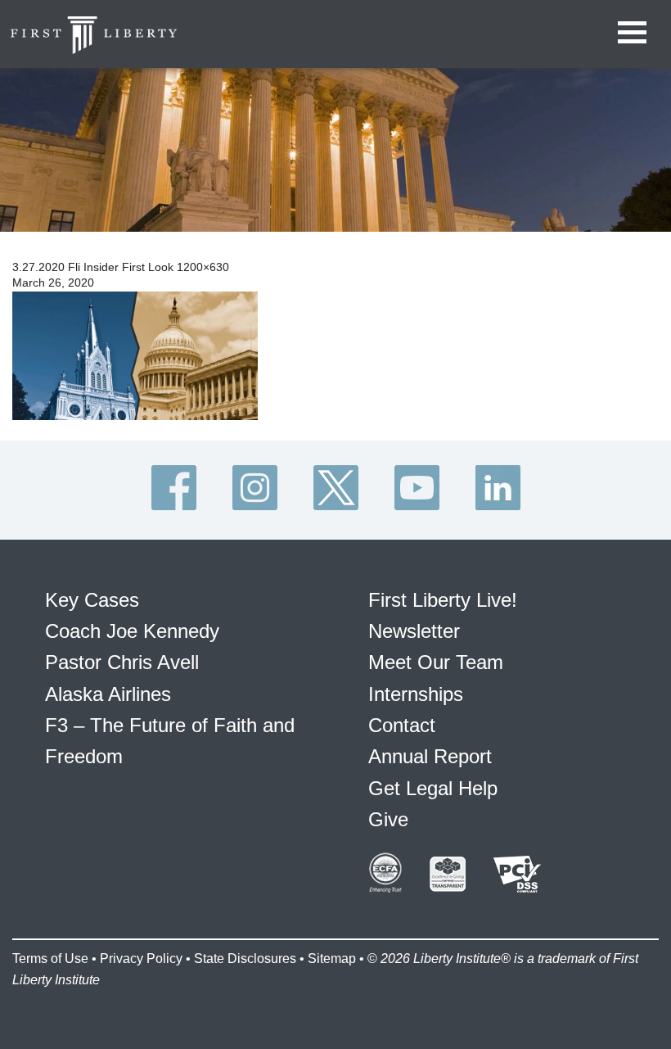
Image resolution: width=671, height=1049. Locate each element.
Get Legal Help (433, 788)
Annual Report (430, 756)
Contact (401, 725)
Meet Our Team (435, 662)
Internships (415, 694)
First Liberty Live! (442, 600)
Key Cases (92, 600)
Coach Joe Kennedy (132, 631)
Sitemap (332, 958)
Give (388, 819)
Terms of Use (50, 958)
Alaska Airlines (108, 694)
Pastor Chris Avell (122, 662)
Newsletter (414, 631)
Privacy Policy (141, 958)
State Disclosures (245, 958)
